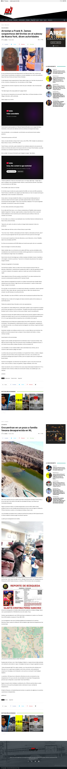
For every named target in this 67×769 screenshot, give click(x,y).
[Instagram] (62, 1)
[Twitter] (63, 1)
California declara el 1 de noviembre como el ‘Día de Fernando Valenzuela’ (8, 407)
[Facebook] (60, 1)
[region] (56, 45)
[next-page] (4, 412)
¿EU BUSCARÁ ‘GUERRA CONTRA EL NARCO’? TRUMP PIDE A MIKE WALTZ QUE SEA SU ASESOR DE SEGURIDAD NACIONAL (59, 104)
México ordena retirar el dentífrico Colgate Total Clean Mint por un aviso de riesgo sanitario (36, 407)
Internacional (36, 403)
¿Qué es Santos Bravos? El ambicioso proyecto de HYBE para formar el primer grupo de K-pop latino (22, 406)
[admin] (2, 40)
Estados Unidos (14, 378)
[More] (35, 384)
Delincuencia (7, 378)
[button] (64, 20)
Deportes (55, 69)
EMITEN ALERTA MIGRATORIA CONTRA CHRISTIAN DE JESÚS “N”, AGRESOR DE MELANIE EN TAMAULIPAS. (59, 96)
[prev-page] (2, 412)
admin (6, 39)
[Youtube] (65, 1)
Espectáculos (22, 402)
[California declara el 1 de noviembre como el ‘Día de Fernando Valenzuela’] (8, 402)
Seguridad (20, 378)
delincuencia (7, 24)
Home (2, 24)
